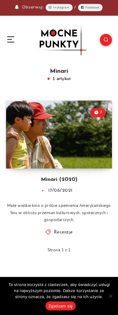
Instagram (61, 7)
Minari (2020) (59, 179)
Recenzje (63, 232)
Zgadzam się (60, 306)
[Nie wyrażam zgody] (110, 296)
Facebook (92, 7)
